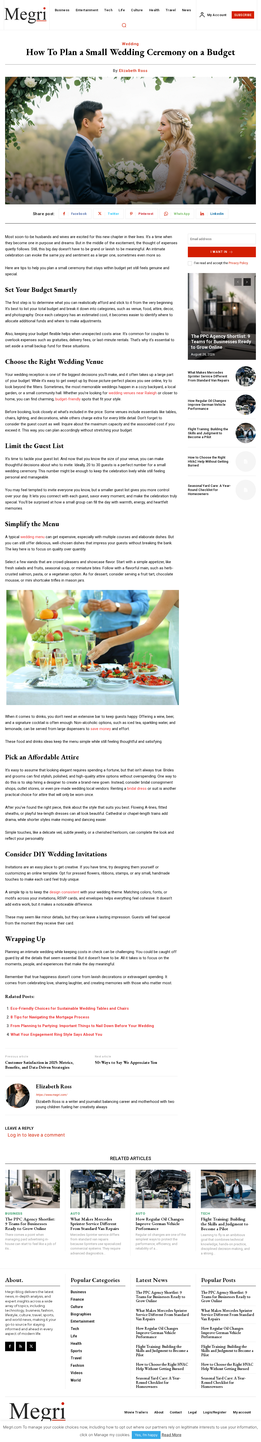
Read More (171, 1434)
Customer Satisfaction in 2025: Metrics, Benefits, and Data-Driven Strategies (39, 1065)
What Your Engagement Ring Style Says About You (56, 1034)
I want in (219, 252)
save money (100, 728)
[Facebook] (9, 1346)
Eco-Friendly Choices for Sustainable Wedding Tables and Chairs (69, 1008)
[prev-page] (238, 282)
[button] (124, 25)
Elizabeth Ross (133, 70)
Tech (205, 1213)
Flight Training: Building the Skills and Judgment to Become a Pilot (208, 433)
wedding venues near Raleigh (133, 393)
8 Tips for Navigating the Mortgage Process (49, 1017)
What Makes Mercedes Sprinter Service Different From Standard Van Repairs (208, 376)
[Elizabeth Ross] (17, 1095)
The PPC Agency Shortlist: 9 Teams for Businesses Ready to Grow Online (221, 342)
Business (13, 1213)
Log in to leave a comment (36, 1135)
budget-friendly (68, 399)
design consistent (64, 892)
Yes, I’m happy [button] (146, 1435)
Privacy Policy (238, 263)
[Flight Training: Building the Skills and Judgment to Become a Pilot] (246, 433)
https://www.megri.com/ (51, 1094)
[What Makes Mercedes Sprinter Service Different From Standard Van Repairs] (246, 376)
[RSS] (20, 1346)
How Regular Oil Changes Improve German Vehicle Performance (207, 405)
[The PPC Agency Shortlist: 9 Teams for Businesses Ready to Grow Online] (222, 316)
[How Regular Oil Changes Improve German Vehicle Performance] (246, 405)
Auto (75, 1213)
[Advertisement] (222, 538)
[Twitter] (31, 1346)
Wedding (130, 44)
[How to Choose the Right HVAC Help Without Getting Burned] (246, 461)
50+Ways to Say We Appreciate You (126, 1062)
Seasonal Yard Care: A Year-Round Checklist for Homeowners (209, 490)
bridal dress (137, 788)
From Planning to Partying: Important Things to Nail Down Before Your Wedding (82, 1026)
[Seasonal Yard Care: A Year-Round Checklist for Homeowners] (246, 490)
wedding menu (32, 537)
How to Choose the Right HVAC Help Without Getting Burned (208, 461)
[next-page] (247, 282)
